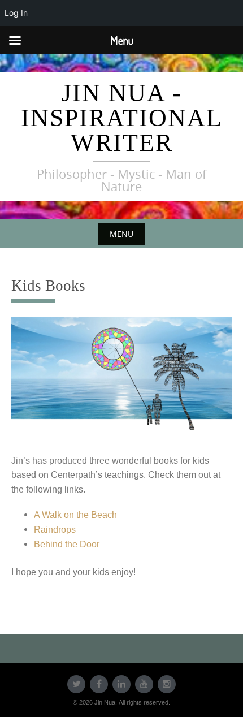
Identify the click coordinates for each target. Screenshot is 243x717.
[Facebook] (99, 684)
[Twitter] (76, 684)
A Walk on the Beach (75, 515)
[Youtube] (144, 684)
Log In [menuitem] (16, 13)
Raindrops (55, 529)
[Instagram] (167, 684)
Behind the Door (66, 544)
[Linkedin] (121, 684)
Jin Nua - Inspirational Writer (122, 118)
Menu (121, 233)
